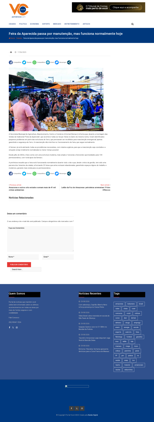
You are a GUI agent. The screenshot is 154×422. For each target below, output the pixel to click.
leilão (124, 341)
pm (123, 355)
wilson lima (128, 370)
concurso (118, 313)
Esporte (46, 24)
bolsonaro (131, 304)
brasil (141, 304)
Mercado (57, 24)
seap (126, 360)
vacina (117, 370)
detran (133, 318)
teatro (117, 365)
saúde (117, 360)
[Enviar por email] (50, 62)
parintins (128, 351)
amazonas (119, 304)
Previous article (15, 185)
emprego (137, 323)
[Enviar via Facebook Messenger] (60, 62)
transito (127, 365)
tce (133, 360)
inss (116, 341)
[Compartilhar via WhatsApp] (38, 62)
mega (128, 346)
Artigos (86, 24)
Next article (105, 185)
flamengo (118, 337)
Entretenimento (71, 24)
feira (137, 332)
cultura (137, 313)
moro (136, 346)
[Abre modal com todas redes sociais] (69, 62)
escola (136, 327)
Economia (34, 24)
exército (128, 332)
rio (138, 355)
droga (127, 323)
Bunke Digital (93, 415)
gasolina (139, 337)
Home (12, 38)
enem (117, 327)
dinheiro (118, 323)
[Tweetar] (27, 62)
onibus (117, 351)
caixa (117, 308)
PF (116, 355)
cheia (126, 308)
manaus (118, 346)
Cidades (12, 24)
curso (117, 318)
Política (23, 24)
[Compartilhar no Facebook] (15, 62)
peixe (137, 351)
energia (126, 327)
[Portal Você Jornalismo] (11, 52)
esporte (118, 332)
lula (132, 341)
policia (130, 355)
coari (133, 308)
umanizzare (138, 365)
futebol (129, 337)
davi (125, 318)
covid (128, 313)
